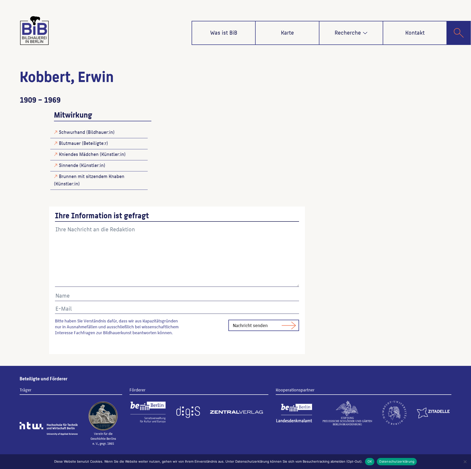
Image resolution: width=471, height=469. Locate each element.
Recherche (348, 32)
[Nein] (464, 461)
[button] (365, 33)
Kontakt (415, 32)
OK (369, 461)
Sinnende (68, 165)
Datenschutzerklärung (396, 461)
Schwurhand (72, 132)
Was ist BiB (223, 32)
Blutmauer (70, 143)
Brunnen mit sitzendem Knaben (91, 176)
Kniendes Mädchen (79, 154)
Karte (287, 32)
